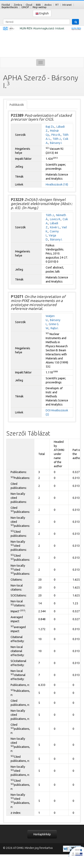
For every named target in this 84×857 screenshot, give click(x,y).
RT (57, 4)
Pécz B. (56, 134)
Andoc (48, 4)
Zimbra (18, 4)
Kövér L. (55, 227)
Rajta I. (55, 328)
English (44, 13)
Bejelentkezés (10, 7)
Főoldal (6, 4)
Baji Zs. (50, 126)
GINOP (25, 7)
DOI (48, 410)
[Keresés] (75, 22)
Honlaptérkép (42, 834)
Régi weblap (39, 7)
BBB (38, 4)
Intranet (67, 4)
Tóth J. (57, 138)
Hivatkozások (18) (57, 184)
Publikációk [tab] (17, 104)
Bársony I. (56, 142)
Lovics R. (55, 219)
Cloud (29, 4)
